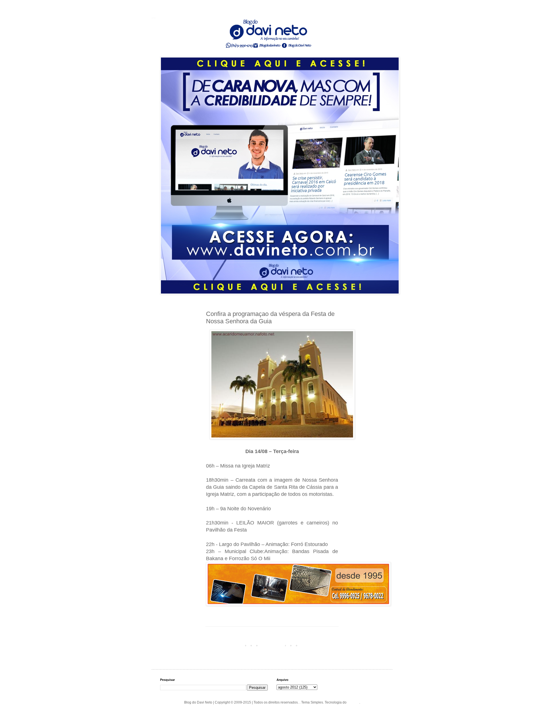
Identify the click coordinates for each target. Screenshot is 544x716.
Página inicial (273, 645)
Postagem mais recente (225, 645)
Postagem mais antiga (319, 645)
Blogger (353, 702)
